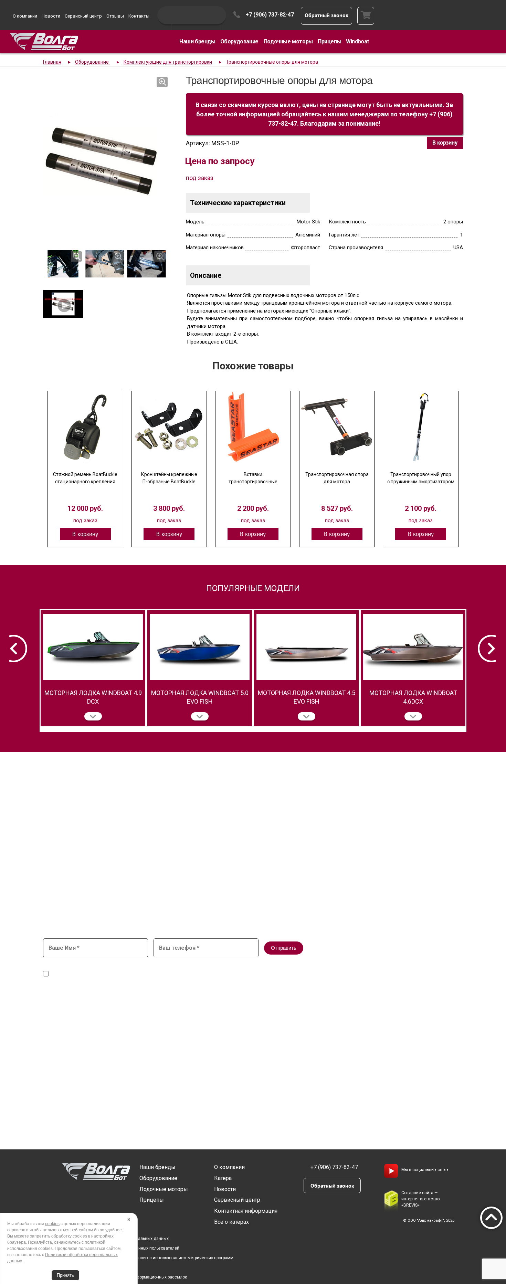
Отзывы (115, 16)
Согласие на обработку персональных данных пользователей (118, 1248)
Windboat (357, 41)
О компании (25, 16)
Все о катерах (231, 1222)
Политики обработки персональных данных (331, 974)
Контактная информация (245, 1211)
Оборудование (239, 41)
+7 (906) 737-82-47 (269, 14)
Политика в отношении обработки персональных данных (113, 1238)
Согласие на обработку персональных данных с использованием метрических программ (145, 1257)
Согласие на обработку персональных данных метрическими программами (139, 974)
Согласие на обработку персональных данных (201, 967)
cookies (52, 1223)
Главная (52, 62)
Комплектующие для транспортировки (168, 62)
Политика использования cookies (90, 1267)
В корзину (444, 142)
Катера (223, 1178)
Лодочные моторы (288, 41)
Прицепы (329, 41)
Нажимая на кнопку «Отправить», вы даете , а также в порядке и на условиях (217, 970)
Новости (51, 16)
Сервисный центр (83, 16)
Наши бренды (197, 41)
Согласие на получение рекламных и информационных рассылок (122, 1277)
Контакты (138, 16)
